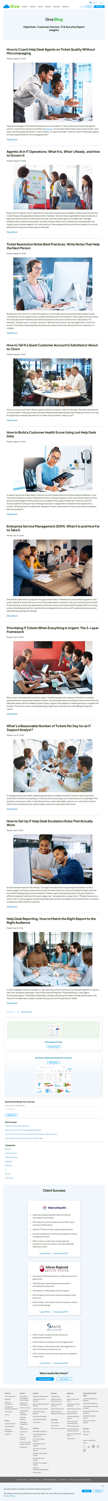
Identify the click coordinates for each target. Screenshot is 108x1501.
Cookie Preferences (50, 1480)
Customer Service (11, 1153)
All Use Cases (37, 1472)
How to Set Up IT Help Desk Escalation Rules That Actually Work (50, 823)
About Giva (86, 1431)
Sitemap (62, 1480)
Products (24, 6)
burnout (49, 129)
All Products (8, 1411)
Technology (9, 1178)
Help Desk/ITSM (9, 1426)
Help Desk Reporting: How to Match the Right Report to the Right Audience (51, 921)
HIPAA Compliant (25, 1408)
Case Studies (55, 1422)
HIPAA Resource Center (74, 1409)
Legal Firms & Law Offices (40, 1409)
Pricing (81, 6)
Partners (85, 1434)
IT (5, 1170)
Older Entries (26, 1012)
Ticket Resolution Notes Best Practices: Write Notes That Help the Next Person (53, 246)
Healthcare (8, 1161)
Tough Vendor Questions (90, 1403)
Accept (86, 1491)
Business (8, 1149)
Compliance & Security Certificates (24, 1412)
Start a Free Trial (45, 1379)
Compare (48, 6)
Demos (40, 6)
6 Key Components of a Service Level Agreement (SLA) (23, 1130)
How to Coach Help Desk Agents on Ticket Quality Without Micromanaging (51, 51)
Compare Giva (55, 1396)
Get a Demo (53, 1062)
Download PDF (61, 1253)
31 (18, 1012)
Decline (98, 1491)
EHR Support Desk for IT (40, 1431)
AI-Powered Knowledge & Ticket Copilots (24, 1398)
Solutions (33, 6)
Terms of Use (34, 1480)
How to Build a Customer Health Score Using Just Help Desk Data (51, 434)
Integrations (23, 1431)
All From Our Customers (58, 1428)
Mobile (22, 1434)
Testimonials (54, 1425)
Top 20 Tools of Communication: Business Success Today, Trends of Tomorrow (31, 1134)
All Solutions (36, 1422)
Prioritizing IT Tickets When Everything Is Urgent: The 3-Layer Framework (53, 630)
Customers (56, 6)
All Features (23, 1447)
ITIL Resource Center (73, 1426)
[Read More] (12, 139)
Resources (65, 6)
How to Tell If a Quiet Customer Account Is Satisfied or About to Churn (52, 347)
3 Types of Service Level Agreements (17, 1126)
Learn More (45, 1253)
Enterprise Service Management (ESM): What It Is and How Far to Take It (53, 528)
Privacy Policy (22, 1480)
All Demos (8, 1434)
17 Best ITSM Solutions (57, 1409)
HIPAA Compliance (11, 1157)
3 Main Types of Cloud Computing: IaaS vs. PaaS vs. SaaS (24, 1138)
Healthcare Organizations (40, 1396)
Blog (68, 1396)
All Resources (71, 1438)
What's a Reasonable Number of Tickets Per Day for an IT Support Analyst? (49, 728)
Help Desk (8, 1165)
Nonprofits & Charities (39, 1419)
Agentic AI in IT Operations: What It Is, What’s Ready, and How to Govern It (53, 153)
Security (8, 1174)
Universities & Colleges (40, 1416)
